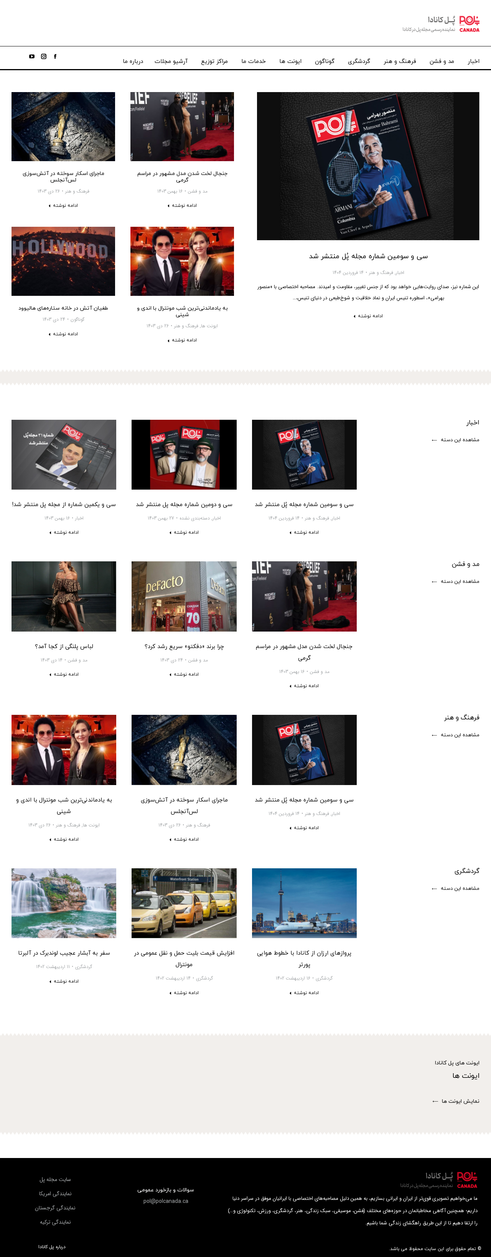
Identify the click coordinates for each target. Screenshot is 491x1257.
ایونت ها (209, 326)
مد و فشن (198, 191)
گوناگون (77, 320)
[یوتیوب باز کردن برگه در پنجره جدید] (32, 56)
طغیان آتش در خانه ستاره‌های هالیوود (63, 308)
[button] (455, 441)
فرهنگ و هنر (381, 272)
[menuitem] (473, 59)
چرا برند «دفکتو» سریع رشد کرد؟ (184, 647)
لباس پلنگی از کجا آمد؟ (64, 647)
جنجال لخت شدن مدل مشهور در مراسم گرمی (182, 177)
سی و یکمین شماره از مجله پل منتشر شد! (64, 505)
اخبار (400, 272)
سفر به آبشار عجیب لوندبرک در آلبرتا (64, 953)
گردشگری (324, 978)
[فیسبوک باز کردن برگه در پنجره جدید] (55, 56)
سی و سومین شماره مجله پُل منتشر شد (368, 256)
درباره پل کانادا (52, 1247)
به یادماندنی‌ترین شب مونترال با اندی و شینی (182, 311)
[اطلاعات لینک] (368, 166)
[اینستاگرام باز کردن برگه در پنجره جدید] (44, 56)
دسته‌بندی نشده (195, 518)
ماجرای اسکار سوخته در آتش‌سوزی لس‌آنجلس (63, 177)
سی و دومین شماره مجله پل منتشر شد (184, 505)
